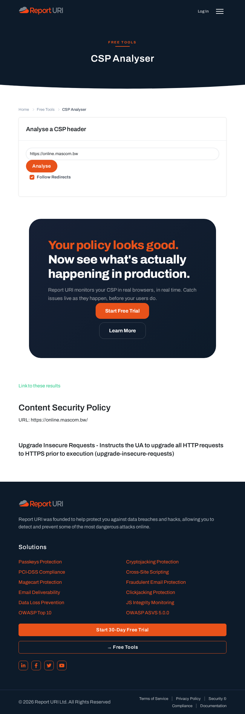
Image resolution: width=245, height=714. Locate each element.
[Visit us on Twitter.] (49, 665)
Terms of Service (153, 699)
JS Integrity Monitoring (150, 602)
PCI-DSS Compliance (42, 571)
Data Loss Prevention (41, 602)
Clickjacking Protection (150, 592)
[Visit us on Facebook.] (36, 665)
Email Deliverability (39, 592)
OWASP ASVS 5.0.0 (147, 612)
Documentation (213, 706)
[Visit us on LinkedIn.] (23, 665)
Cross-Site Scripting (147, 571)
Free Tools (46, 109)
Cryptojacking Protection (152, 561)
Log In (203, 11)
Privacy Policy (188, 699)
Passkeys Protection (40, 561)
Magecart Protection (40, 582)
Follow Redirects (54, 177)
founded (61, 519)
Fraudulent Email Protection (156, 582)
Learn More (122, 330)
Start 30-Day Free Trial (122, 629)
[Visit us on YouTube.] (62, 665)
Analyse (41, 166)
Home (24, 109)
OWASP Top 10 (35, 612)
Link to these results (39, 385)
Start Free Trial (122, 311)
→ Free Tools (122, 647)
